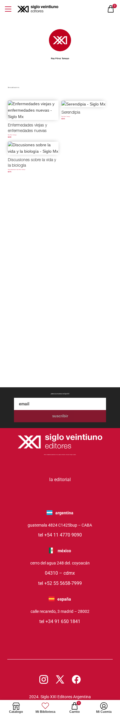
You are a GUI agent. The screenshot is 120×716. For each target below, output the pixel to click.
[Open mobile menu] (8, 8)
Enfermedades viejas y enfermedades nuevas (27, 128)
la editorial (60, 479)
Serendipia (70, 113)
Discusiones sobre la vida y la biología (32, 163)
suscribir (60, 416)
